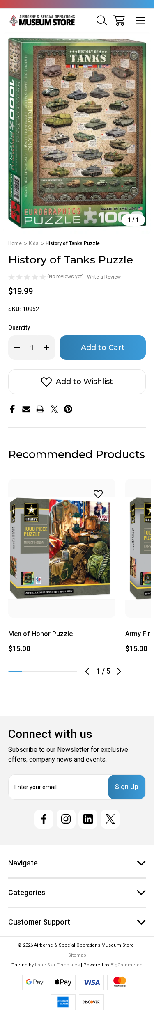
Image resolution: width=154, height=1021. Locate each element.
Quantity (19, 327)
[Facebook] (12, 409)
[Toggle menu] (140, 20)
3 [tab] (43, 671)
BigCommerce (126, 965)
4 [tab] (57, 671)
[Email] (26, 409)
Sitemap (77, 955)
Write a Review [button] (104, 277)
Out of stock (62, 607)
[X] (54, 409)
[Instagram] (66, 819)
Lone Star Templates (57, 965)
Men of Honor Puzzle (40, 634)
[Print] (40, 409)
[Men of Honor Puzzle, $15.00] (61, 548)
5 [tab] (70, 671)
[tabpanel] (61, 569)
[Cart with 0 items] (119, 20)
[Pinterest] (68, 409)
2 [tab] (29, 671)
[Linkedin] (87, 819)
